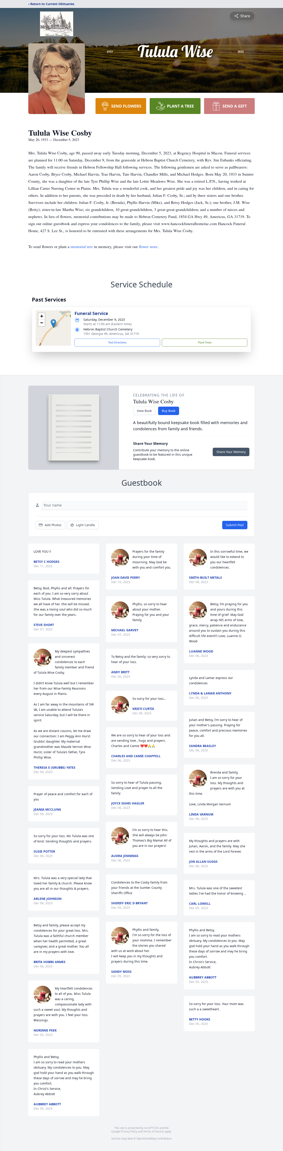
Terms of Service (153, 1131)
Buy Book (168, 411)
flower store (148, 246)
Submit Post (235, 525)
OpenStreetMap (146, 1138)
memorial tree (82, 246)
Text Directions (117, 342)
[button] (53, 323)
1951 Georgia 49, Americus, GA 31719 (111, 334)
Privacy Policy (129, 1131)
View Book (144, 411)
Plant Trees (205, 342)
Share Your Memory (231, 452)
